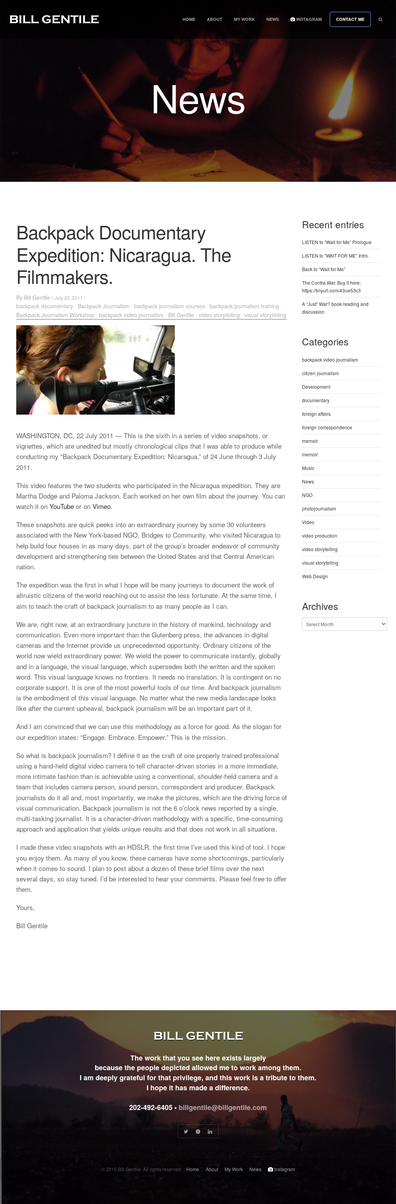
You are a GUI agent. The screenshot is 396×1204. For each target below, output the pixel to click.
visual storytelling (265, 315)
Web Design (315, 576)
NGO (307, 495)
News (272, 19)
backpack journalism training (244, 306)
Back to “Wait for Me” (323, 269)
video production (319, 535)
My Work (244, 19)
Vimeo (101, 506)
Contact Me (350, 19)
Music (308, 468)
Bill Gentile (37, 297)
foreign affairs (316, 413)
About (214, 19)
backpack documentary (44, 306)
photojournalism (319, 508)
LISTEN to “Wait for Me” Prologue (337, 242)
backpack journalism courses (169, 306)
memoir (310, 440)
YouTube (62, 506)
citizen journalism (320, 373)
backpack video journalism (131, 315)
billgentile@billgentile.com (223, 1107)
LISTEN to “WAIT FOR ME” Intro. (335, 255)
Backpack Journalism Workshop (55, 315)
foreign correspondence (327, 427)
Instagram (308, 19)
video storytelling (219, 315)
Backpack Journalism (104, 306)
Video (308, 522)
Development (316, 386)
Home (189, 19)
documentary (315, 400)
